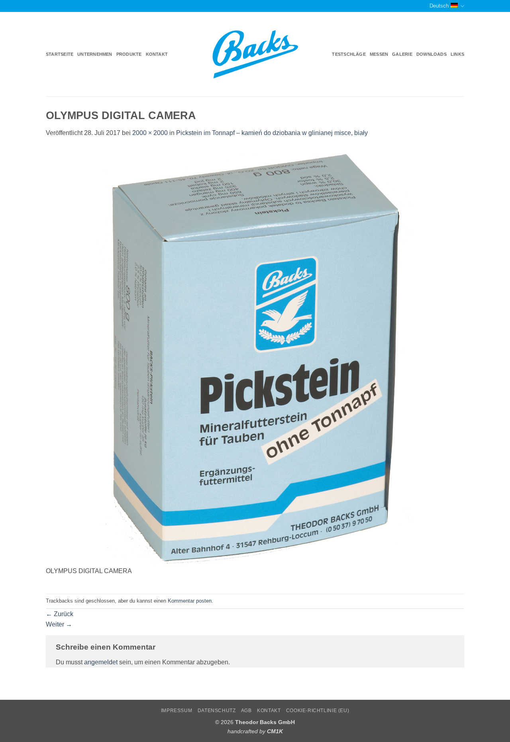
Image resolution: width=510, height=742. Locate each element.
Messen (379, 54)
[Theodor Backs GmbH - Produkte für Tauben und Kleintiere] (255, 54)
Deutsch (439, 6)
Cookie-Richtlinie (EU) (317, 710)
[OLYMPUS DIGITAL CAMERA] (255, 356)
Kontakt (157, 54)
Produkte (129, 54)
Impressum (176, 710)
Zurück (59, 614)
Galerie (402, 54)
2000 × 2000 (150, 132)
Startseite (59, 54)
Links (457, 54)
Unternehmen (94, 54)
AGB (246, 710)
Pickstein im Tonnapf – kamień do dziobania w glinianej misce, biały (272, 132)
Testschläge (348, 54)
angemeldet (101, 662)
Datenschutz (217, 710)
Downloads (431, 54)
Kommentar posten (190, 601)
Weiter (59, 624)
